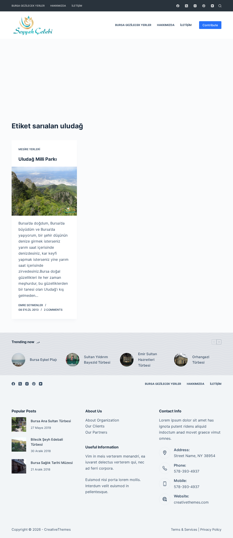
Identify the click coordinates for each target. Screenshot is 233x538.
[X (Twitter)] (186, 5)
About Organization (102, 420)
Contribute (210, 25)
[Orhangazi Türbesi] (181, 360)
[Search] (219, 5)
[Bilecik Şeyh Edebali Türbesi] (19, 444)
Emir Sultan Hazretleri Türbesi (147, 359)
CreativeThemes (57, 529)
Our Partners (96, 432)
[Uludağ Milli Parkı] (44, 191)
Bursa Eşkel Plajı (43, 359)
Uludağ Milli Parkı (37, 159)
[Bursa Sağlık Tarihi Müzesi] (19, 466)
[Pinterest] (203, 5)
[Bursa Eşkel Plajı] (18, 360)
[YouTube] (212, 5)
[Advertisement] (116, 73)
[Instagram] (195, 5)
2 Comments (53, 309)
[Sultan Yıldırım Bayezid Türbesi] (72, 360)
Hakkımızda (58, 5)
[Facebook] (177, 5)
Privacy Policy (210, 530)
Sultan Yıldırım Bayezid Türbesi (97, 360)
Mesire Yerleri (29, 149)
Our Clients (94, 426)
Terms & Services (184, 530)
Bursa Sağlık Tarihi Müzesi (52, 463)
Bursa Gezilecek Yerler (28, 5)
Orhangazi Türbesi (200, 360)
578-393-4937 (186, 471)
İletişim (77, 5)
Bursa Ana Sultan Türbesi (51, 421)
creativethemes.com (191, 502)
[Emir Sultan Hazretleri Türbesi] (127, 360)
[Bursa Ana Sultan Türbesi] (19, 424)
